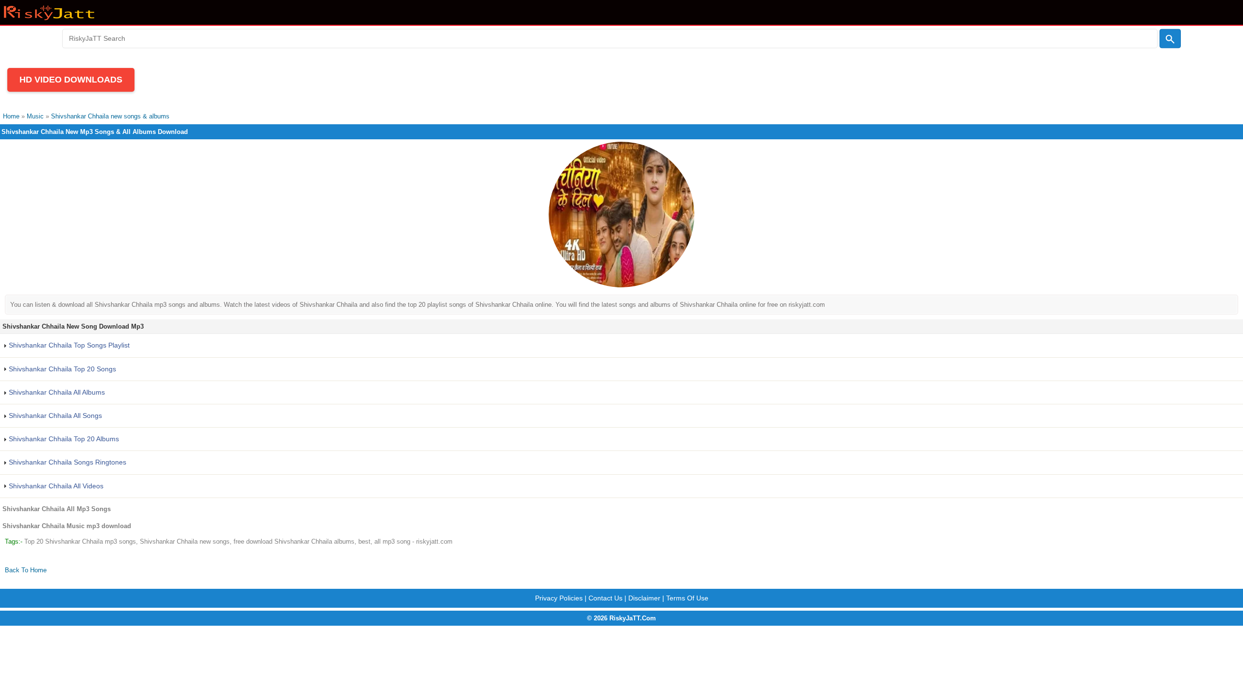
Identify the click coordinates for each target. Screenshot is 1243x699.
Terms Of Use (687, 598)
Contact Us (605, 598)
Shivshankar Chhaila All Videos (55, 486)
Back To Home (26, 570)
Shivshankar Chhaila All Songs (54, 415)
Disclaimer (644, 598)
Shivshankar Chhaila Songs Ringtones (66, 462)
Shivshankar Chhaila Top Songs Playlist (68, 345)
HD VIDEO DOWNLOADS (70, 79)
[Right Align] (1170, 39)
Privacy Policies (559, 598)
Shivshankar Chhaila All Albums (56, 392)
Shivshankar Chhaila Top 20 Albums (63, 439)
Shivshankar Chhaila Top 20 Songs (61, 369)
